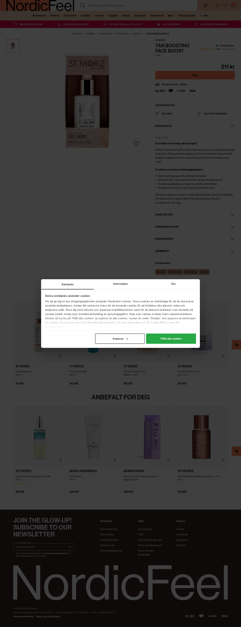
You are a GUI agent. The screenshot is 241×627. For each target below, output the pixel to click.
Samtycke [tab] (68, 284)
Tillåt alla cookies (171, 338)
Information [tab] (120, 283)
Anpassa (118, 338)
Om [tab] (173, 283)
